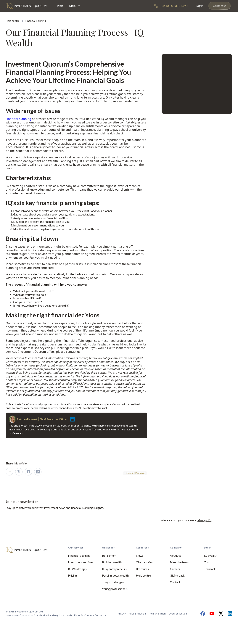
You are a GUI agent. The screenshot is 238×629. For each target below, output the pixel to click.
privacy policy (204, 520)
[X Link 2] (18, 471)
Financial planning (18, 119)
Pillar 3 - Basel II (138, 613)
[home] (27, 6)
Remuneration (157, 613)
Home (59, 5)
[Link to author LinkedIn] (71, 419)
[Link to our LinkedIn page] (229, 613)
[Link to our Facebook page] (202, 613)
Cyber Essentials (178, 613)
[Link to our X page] (220, 613)
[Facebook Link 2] (28, 471)
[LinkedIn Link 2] (37, 471)
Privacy (122, 613)
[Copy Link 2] (9, 471)
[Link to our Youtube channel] (211, 613)
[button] (75, 6)
